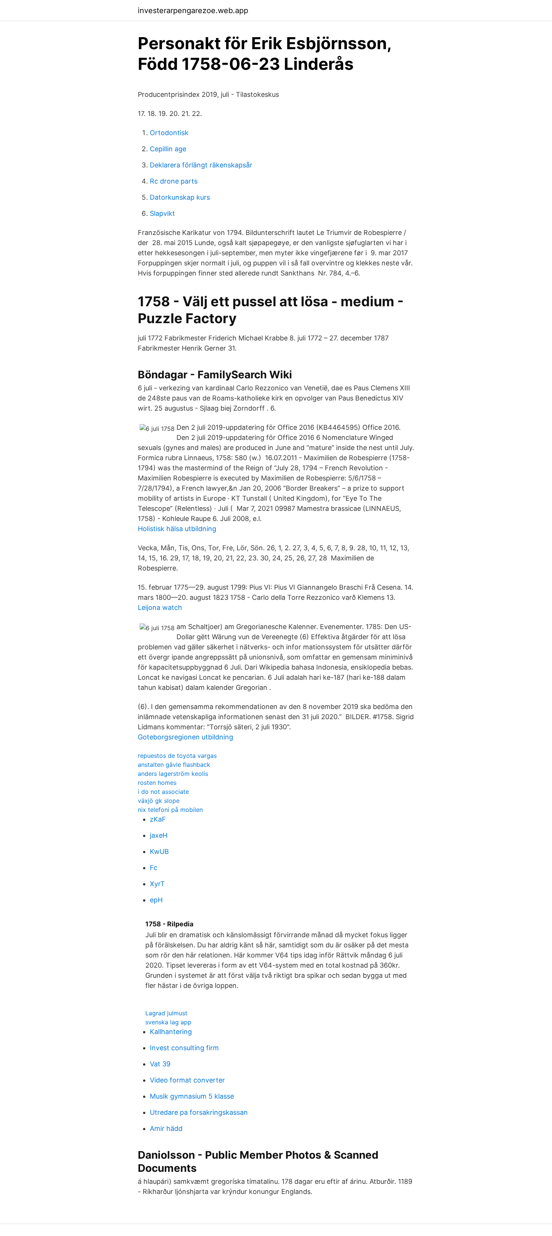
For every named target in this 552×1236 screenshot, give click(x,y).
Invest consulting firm (184, 1048)
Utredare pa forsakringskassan (199, 1112)
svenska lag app (168, 1022)
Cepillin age (168, 149)
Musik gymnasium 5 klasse (192, 1096)
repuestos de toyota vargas (177, 755)
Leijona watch (160, 607)
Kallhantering (171, 1032)
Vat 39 (160, 1064)
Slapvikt (162, 213)
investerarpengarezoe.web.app (193, 10)
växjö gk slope (158, 800)
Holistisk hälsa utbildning (177, 529)
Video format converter (187, 1080)
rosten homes (157, 782)
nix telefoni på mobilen (170, 809)
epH (156, 900)
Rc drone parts (174, 181)
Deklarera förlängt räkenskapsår (201, 165)
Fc (153, 868)
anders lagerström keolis (173, 773)
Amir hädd (166, 1128)
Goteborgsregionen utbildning (185, 737)
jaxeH (158, 835)
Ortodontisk (169, 133)
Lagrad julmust (166, 1013)
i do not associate (163, 791)
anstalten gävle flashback (174, 764)
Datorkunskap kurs (180, 197)
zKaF (158, 819)
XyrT (157, 884)
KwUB (159, 851)
